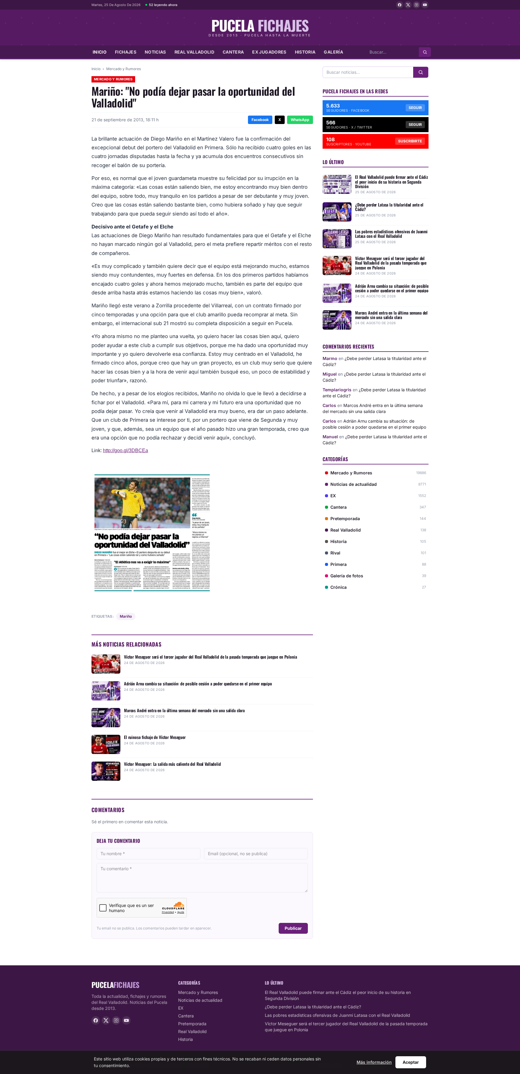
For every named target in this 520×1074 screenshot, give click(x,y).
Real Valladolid (194, 51)
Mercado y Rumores (123, 69)
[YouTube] (425, 4)
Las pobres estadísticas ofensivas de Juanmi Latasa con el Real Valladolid (337, 1015)
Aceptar (411, 1062)
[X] (408, 4)
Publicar (293, 928)
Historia (305, 51)
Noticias (155, 51)
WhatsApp (300, 119)
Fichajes (125, 51)
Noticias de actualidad (200, 1000)
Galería (333, 51)
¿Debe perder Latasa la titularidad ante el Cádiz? (313, 1006)
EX (181, 1007)
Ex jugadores (269, 51)
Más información (374, 1062)
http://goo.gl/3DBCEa (125, 450)
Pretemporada (192, 1023)
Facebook (260, 119)
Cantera (233, 51)
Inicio (100, 51)
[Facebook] (399, 4)
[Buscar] (425, 52)
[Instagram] (416, 4)
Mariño (126, 616)
